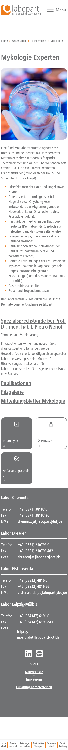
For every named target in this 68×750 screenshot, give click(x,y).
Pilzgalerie (12, 391)
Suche (34, 664)
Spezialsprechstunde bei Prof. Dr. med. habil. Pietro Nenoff (33, 323)
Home (4, 41)
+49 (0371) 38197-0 (32, 509)
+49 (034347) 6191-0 (33, 616)
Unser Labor (19, 41)
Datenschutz (34, 671)
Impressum (34, 679)
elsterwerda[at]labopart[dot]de (42, 592)
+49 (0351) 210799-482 (35, 551)
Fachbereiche (38, 41)
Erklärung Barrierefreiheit (34, 687)
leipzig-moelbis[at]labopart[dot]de (38, 635)
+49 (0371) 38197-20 (33, 515)
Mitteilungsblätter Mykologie (33, 400)
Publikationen (16, 383)
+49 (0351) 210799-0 (33, 545)
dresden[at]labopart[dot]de (39, 557)
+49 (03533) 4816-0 (32, 580)
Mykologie (56, 41)
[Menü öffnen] (56, 10)
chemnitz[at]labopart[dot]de (40, 521)
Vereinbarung (29, 335)
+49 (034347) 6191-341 (35, 622)
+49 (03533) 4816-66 (33, 586)
